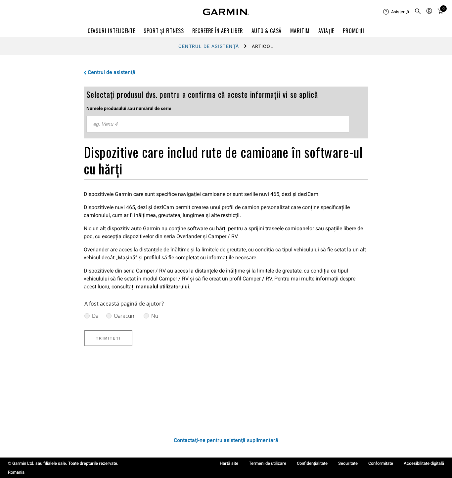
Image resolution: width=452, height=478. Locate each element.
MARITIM (300, 31)
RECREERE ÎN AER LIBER (217, 31)
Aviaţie (326, 31)
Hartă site (229, 463)
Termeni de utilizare (267, 463)
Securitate (348, 463)
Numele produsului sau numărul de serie (128, 108)
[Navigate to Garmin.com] (226, 12)
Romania (16, 472)
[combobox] (217, 124)
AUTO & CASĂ (266, 31)
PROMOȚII (353, 31)
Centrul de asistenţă (208, 46)
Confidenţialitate (312, 463)
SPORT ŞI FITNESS (164, 31)
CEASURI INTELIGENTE (111, 31)
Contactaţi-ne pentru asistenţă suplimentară (226, 440)
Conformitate (380, 463)
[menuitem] (396, 12)
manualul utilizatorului (162, 286)
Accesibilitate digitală (424, 463)
